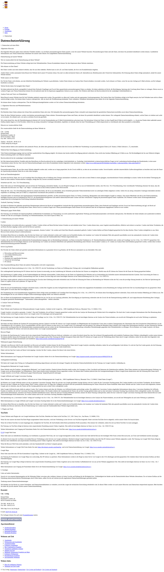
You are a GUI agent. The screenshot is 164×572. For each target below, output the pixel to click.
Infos (6, 33)
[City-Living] (9, 25)
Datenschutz (21, 569)
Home (6, 27)
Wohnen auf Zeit (10, 550)
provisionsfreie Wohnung (12, 557)
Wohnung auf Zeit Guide (12, 566)
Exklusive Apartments (11, 545)
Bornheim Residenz (10, 533)
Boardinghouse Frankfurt (12, 555)
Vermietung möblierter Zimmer (14, 549)
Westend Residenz (10, 529)
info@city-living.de (11, 512)
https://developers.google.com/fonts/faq (49, 447)
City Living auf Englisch (33, 569)
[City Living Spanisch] (6, 7)
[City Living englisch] (6, 5)
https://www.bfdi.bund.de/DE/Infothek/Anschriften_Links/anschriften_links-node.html (112, 163)
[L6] (139, 163)
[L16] (2, 432)
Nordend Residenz (10, 527)
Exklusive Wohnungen (11, 554)
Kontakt (7, 29)
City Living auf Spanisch (49, 569)
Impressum (13, 569)
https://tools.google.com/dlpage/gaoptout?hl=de (50, 338)
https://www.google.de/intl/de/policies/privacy (82, 429)
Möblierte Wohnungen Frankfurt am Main (17, 552)
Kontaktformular (28, 515)
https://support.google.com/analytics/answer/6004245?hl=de (94, 356)
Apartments (8, 31)
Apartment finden (10, 543)
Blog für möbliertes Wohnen (13, 564)
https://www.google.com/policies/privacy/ (102, 447)
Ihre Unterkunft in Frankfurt (13, 547)
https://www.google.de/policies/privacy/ (93, 401)
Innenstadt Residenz (11, 531)
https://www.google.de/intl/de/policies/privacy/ (77, 467)
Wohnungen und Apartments (13, 542)
